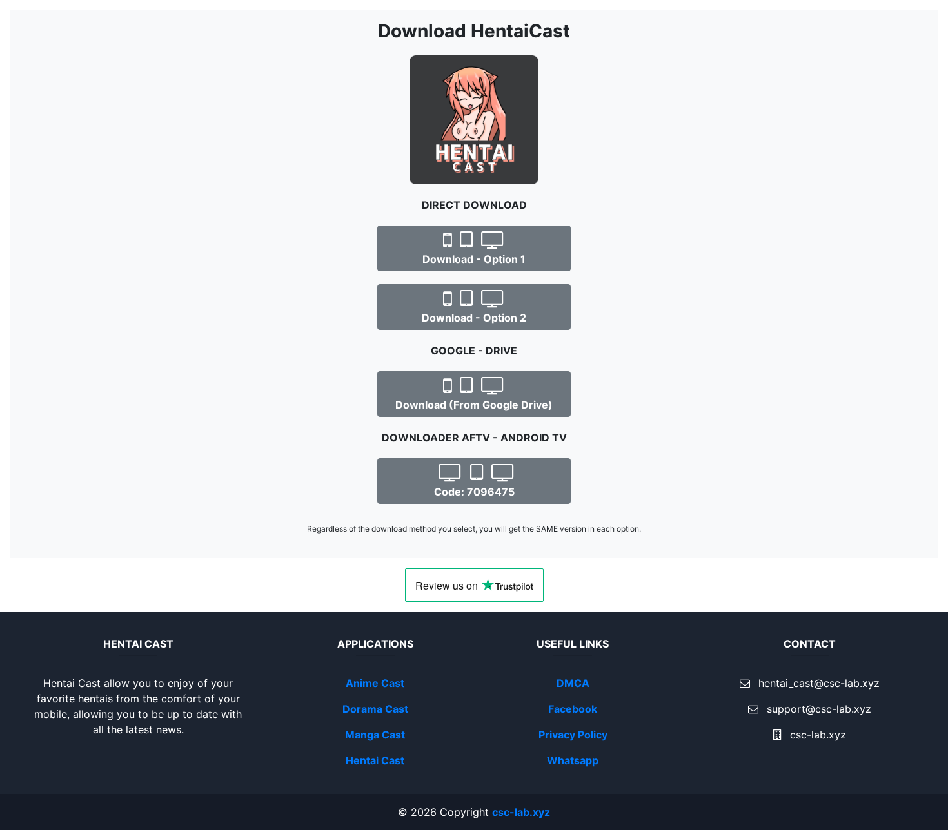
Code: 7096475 (474, 491)
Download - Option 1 (474, 259)
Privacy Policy (572, 734)
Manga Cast (375, 734)
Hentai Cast (375, 760)
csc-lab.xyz (521, 812)
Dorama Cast (375, 708)
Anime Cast (375, 683)
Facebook (572, 708)
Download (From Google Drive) (474, 404)
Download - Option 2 (474, 317)
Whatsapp (572, 760)
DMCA (573, 683)
